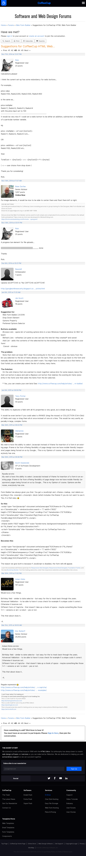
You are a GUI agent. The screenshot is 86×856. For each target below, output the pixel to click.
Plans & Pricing (50, 812)
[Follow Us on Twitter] (49, 778)
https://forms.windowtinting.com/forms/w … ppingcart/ (19, 219)
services (25, 754)
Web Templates (8, 823)
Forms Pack (28, 799)
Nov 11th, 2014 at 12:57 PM (12, 54)
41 (9, 50)
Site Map (31, 848)
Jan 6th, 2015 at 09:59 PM (11, 390)
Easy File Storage (51, 803)
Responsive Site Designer (40, 568)
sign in (10, 36)
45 (22, 50)
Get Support (59, 843)
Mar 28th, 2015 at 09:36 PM (12, 457)
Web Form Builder (23, 25)
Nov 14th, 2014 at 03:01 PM (12, 223)
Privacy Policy (50, 852)
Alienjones (19, 431)
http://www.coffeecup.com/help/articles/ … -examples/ (24, 690)
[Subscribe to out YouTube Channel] (60, 778)
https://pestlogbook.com (9, 705)
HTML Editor (45, 751)
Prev (5, 50)
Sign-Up (74, 769)
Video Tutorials (72, 799)
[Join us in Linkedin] (66, 778)
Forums (11, 25)
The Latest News (8, 799)
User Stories (71, 812)
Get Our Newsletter (9, 803)
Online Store (32, 843)
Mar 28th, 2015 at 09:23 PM (12, 425)
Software (27, 790)
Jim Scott (19, 298)
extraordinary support (10, 757)
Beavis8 (18, 269)
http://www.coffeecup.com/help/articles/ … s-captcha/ (24, 687)
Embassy (69, 803)
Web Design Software (45, 843)
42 (12, 50)
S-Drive (48, 795)
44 (19, 50)
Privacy (82, 843)
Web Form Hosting (52, 808)
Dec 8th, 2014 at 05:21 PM (11, 263)
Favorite (41, 41)
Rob (17, 60)
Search (7, 41)
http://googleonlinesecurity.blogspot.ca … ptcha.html (23, 288)
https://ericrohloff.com (8, 709)
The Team (6, 795)
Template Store (8, 819)
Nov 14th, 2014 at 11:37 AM (12, 181)
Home (3, 25)
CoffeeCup (6, 790)
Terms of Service (63, 852)
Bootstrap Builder (13, 570)
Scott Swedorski (22, 463)
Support (69, 795)
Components (7, 836)
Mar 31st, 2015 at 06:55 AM (12, 625)
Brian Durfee (20, 186)
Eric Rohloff (20, 631)
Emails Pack (28, 795)
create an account (36, 36)
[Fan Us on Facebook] (55, 778)
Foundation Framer (74, 568)
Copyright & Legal (71, 843)
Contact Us (6, 808)
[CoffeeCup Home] (44, 3)
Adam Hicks (20, 579)
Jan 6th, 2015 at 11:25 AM (11, 292)
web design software (10, 754)
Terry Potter (20, 396)
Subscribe (29, 41)
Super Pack (28, 803)
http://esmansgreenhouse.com (11, 701)
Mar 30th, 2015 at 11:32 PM (12, 573)
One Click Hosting (51, 799)
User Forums (71, 808)
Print (17, 41)
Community (71, 790)
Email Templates (8, 827)
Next (26, 50)
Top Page (4, 843)
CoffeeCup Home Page (17, 843)
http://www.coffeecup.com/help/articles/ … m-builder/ (60, 383)
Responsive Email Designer (58, 568)
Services (48, 790)
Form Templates (8, 832)
